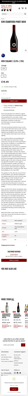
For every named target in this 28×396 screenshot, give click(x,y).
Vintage (3, 65)
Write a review (14, 260)
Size (2, 73)
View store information (9, 110)
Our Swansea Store (6, 357)
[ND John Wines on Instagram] (15, 373)
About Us (3, 355)
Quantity (4, 91)
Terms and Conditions (7, 361)
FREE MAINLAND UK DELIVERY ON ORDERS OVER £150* (14, 2)
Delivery (16, 361)
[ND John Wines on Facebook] (17, 373)
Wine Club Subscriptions (17, 357)
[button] (5, 326)
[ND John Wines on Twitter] (20, 373)
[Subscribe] (23, 345)
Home (2, 18)
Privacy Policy (5, 359)
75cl (3, 76)
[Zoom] (25, 50)
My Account (17, 355)
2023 (3, 68)
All (12, 299)
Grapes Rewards (18, 363)
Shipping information (8, 245)
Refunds (16, 365)
